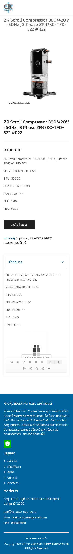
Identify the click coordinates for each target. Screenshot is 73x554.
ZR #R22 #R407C (41, 238)
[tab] (36, 262)
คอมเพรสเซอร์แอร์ (15, 242)
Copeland (22, 238)
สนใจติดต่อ (19, 224)
